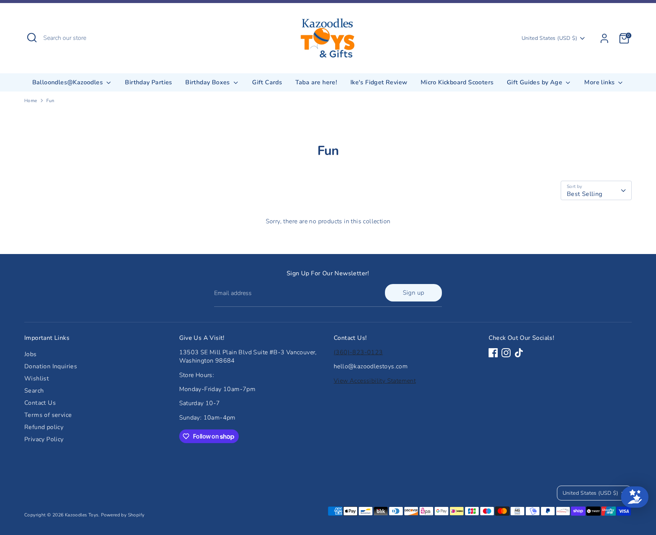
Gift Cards (267, 82)
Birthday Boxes (208, 82)
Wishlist (36, 378)
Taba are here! (316, 82)
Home (30, 101)
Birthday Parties (148, 82)
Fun (50, 101)
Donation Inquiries (50, 366)
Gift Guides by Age (535, 82)
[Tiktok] (519, 352)
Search (34, 391)
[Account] (604, 38)
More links (600, 82)
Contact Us (40, 403)
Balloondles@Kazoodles (68, 82)
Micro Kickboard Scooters (457, 82)
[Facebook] (493, 352)
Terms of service (48, 415)
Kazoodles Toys (82, 515)
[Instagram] (506, 352)
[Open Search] (31, 37)
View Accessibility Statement (375, 381)
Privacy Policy (44, 439)
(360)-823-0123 (358, 352)
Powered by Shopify (122, 515)
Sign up (413, 293)
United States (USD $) (549, 38)
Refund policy (43, 427)
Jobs (30, 354)
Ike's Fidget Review (379, 82)
